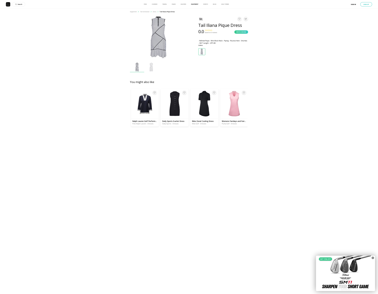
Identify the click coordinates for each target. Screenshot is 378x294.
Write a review (241, 32)
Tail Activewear (145, 12)
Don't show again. (346, 289)
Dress (154, 12)
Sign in (353, 4)
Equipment (133, 12)
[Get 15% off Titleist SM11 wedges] (345, 273)
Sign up (366, 4)
